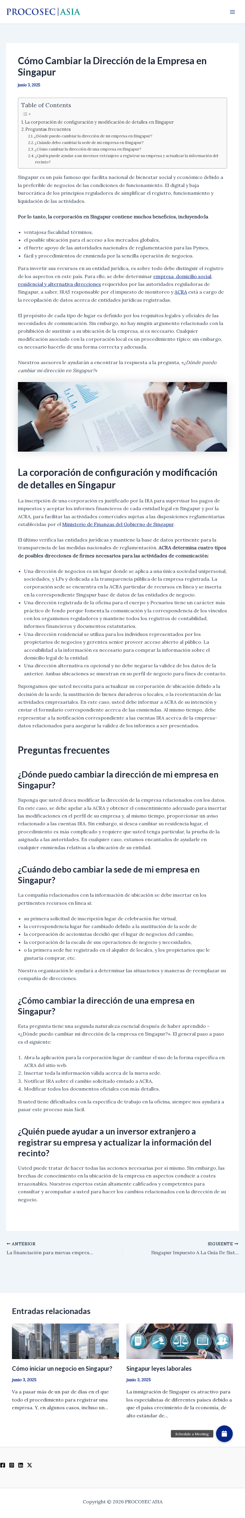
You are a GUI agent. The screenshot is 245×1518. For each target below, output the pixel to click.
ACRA (180, 292)
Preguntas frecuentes (48, 129)
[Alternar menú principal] (232, 12)
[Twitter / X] (29, 1465)
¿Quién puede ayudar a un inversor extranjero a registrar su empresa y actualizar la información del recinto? (126, 159)
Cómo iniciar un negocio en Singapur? (62, 1368)
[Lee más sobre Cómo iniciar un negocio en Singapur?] (65, 1341)
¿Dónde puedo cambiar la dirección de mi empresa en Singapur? (93, 136)
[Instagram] (11, 1465)
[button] (224, 1433)
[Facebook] (2, 1465)
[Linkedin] (20, 1465)
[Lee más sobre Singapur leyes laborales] (179, 1341)
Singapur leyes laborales (159, 1368)
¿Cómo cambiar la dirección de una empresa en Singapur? (88, 149)
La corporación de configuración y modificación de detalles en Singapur (99, 122)
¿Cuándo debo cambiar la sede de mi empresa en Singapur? (89, 142)
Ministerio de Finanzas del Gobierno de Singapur (118, 524)
